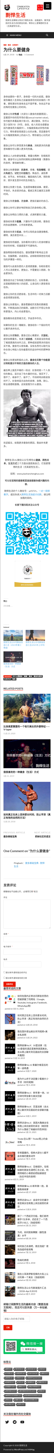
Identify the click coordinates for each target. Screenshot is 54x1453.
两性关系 (10, 1391)
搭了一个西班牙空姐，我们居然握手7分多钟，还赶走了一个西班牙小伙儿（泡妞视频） (32, 1219)
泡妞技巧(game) (34, 1378)
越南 (8, 1369)
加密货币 (21, 1373)
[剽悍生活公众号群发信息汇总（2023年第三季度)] (13, 635)
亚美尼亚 (10, 1382)
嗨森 (20, 55)
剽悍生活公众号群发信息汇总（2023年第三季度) (13, 645)
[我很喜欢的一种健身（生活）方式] (13, 656)
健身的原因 (38, 676)
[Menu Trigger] (47, 6)
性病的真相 (23, 1260)
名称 (6, 934)
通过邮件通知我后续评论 (16, 972)
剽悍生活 (15, 15)
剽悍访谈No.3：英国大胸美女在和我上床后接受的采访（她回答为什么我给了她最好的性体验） (33, 1126)
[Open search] (47, 35)
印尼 (20, 1382)
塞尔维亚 (10, 1404)
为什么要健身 (17, 676)
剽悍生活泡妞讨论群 (31, 494)
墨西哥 (9, 1378)
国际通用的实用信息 (33, 1395)
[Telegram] (14, 1422)
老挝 (8, 1400)
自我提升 (15, 45)
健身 (9, 45)
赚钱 (22, 1386)
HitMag (31, 1449)
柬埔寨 (31, 1382)
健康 (5, 45)
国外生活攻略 (31, 1400)
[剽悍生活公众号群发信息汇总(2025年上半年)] (35, 635)
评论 (5, 897)
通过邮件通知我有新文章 (16, 978)
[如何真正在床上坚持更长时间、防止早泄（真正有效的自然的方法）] (27, 797)
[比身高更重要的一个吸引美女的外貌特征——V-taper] (27, 709)
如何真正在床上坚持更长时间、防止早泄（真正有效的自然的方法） (32, 1018)
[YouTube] (22, 1422)
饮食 (42, 1369)
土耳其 (9, 1373)
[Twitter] (7, 1422)
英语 (41, 1391)
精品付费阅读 (34, 1386)
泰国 (44, 1373)
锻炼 (14, 679)
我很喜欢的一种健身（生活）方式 (21, 772)
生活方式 (7, 679)
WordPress (19, 1449)
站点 (5, 959)
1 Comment (29, 55)
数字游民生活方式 (27, 1391)
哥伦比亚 (31, 1369)
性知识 (20, 1378)
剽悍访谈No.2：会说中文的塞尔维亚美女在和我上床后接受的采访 (33, 1203)
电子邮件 (8, 946)
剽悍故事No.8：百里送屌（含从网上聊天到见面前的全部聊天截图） (33, 1109)
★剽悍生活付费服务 (13, 1395)
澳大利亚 (19, 1369)
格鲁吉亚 (42, 1382)
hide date (33, 1373)
